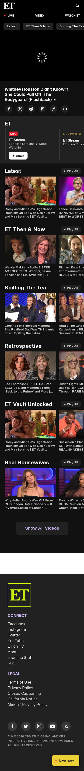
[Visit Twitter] (26, 727)
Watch (20, 156)
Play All (72, 171)
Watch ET (72, 16)
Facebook (16, 624)
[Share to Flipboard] (42, 110)
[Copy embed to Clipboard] (65, 110)
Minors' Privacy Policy (28, 705)
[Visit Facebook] (12, 727)
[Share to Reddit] (31, 110)
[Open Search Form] (77, 6)
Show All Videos (42, 528)
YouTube (16, 641)
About (13, 652)
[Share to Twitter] (20, 110)
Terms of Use (19, 682)
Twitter (14, 635)
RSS (11, 663)
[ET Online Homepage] (11, 6)
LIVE (11, 16)
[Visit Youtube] (52, 726)
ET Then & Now (38, 26)
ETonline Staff (20, 657)
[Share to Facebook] (9, 110)
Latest (12, 26)
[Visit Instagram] (39, 727)
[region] (42, 57)
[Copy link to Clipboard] (53, 110)
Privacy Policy (20, 688)
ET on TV (16, 646)
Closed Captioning (24, 693)
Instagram (17, 629)
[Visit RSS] (66, 727)
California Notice (23, 699)
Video (39, 16)
